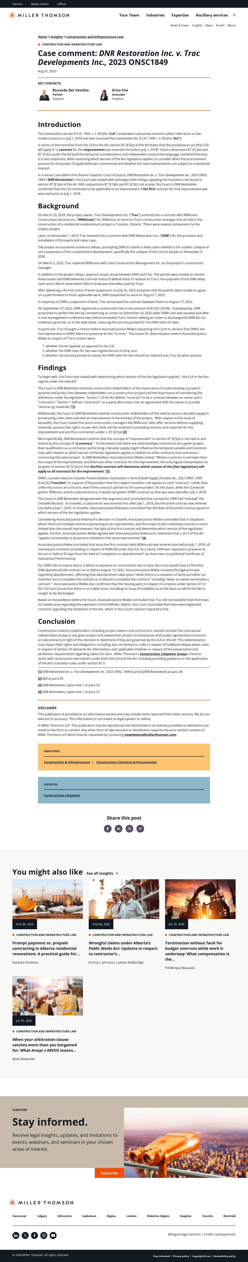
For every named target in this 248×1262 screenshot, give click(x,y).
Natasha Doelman (25, 962)
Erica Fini (120, 90)
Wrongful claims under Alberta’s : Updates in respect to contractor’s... (123, 948)
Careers (17, 4)
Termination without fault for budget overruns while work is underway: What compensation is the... (197, 951)
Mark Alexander (23, 1059)
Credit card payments (220, 1234)
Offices (62, 4)
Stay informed (161, 1256)
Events (220, 25)
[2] (125, 432)
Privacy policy (181, 1256)
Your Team (129, 15)
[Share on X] (129, 829)
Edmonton (65, 1216)
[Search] (234, 15)
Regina (111, 1216)
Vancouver (19, 1216)
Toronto (207, 1216)
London (131, 1216)
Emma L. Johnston (102, 962)
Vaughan (185, 1216)
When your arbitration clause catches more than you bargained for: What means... (44, 1045)
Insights (197, 25)
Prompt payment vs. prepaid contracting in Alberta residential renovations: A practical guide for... (46, 948)
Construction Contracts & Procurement (126, 762)
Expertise (180, 15)
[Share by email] (140, 829)
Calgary (42, 1216)
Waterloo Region (158, 1216)
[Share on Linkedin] (118, 829)
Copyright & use (201, 1256)
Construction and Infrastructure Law (95, 37)
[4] (144, 538)
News (209, 25)
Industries (155, 15)
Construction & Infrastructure (67, 762)
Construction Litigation (62, 795)
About (232, 25)
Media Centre (40, 4)
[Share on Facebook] (108, 829)
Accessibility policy (225, 1256)
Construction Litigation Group (163, 654)
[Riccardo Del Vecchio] (44, 94)
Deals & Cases (179, 25)
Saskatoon (89, 1216)
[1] (73, 407)
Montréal (229, 1216)
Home (42, 37)
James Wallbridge (131, 962)
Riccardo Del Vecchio (71, 90)
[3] (108, 471)
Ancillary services (212, 15)
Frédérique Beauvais (180, 968)
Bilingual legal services (184, 1234)
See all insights (100, 873)
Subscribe (109, 1173)
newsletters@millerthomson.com (150, 735)
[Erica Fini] (104, 94)
